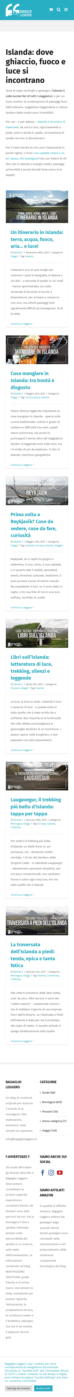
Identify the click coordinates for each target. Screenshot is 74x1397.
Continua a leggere (21, 323)
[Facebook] (43, 1173)
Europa (40, 545)
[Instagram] (51, 1173)
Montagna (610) (52, 1102)
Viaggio (58, 545)
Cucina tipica (32, 397)
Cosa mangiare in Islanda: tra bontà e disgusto (32, 380)
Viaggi (14, 256)
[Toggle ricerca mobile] (59, 10)
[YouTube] (60, 1173)
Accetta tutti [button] (43, 1388)
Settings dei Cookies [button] (18, 1388)
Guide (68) (48, 1092)
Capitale (30, 545)
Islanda (29, 256)
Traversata (53, 975)
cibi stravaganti (29, 158)
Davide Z (18, 252)
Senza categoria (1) (54, 1121)
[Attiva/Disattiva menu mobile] (66, 10)
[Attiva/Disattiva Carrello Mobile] (51, 10)
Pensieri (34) (50, 1111)
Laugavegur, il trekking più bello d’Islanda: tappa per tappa (36, 807)
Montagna (16, 823)
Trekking (15, 827)
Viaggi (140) (49, 1130)
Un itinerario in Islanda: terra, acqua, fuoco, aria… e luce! (37, 239)
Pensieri (15, 688)
